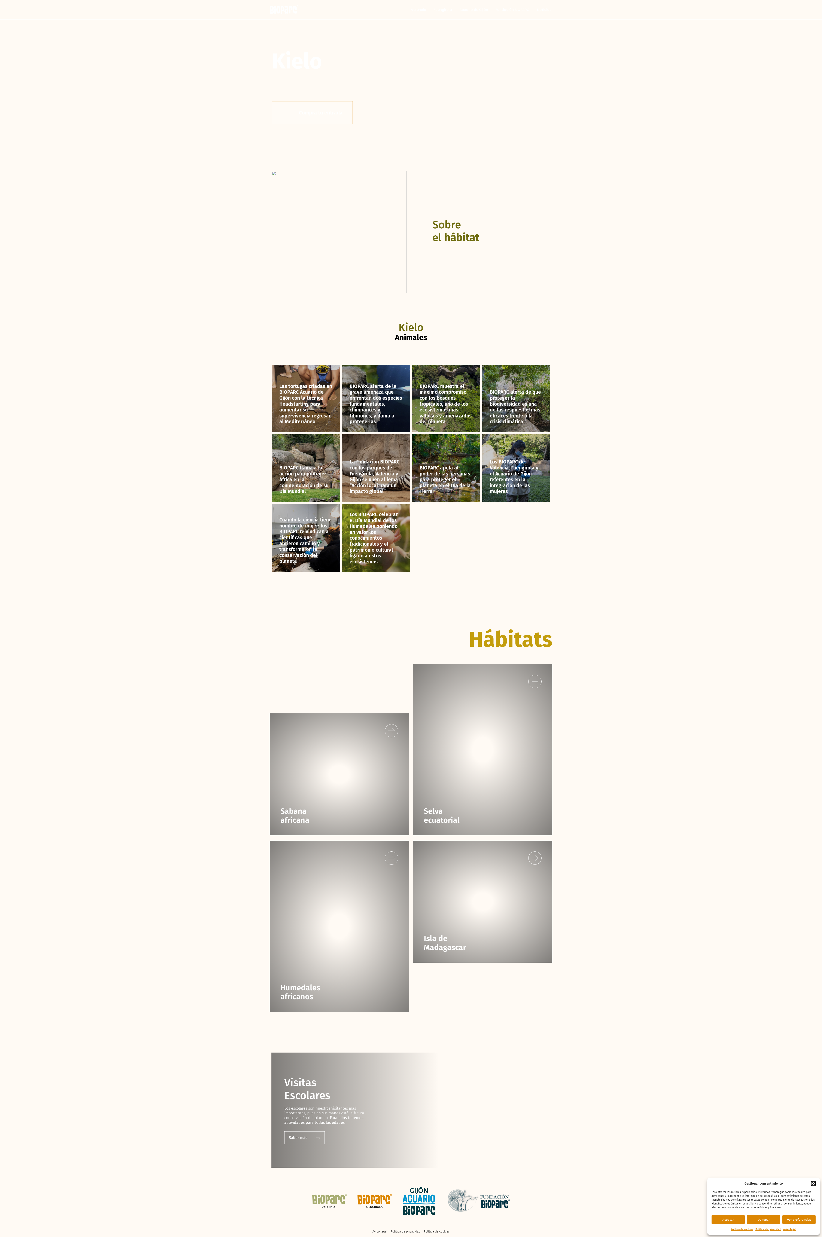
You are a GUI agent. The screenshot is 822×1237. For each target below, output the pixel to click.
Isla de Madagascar (445, 943)
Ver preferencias (799, 1220)
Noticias (544, 10)
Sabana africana (294, 815)
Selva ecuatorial (442, 815)
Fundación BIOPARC (513, 10)
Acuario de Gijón (473, 10)
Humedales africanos (300, 992)
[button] (813, 1183)
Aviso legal (789, 1229)
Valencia (418, 10)
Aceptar (728, 1220)
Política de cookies (742, 1229)
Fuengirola (443, 10)
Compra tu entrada (320, 113)
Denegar (764, 1220)
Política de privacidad (768, 1229)
